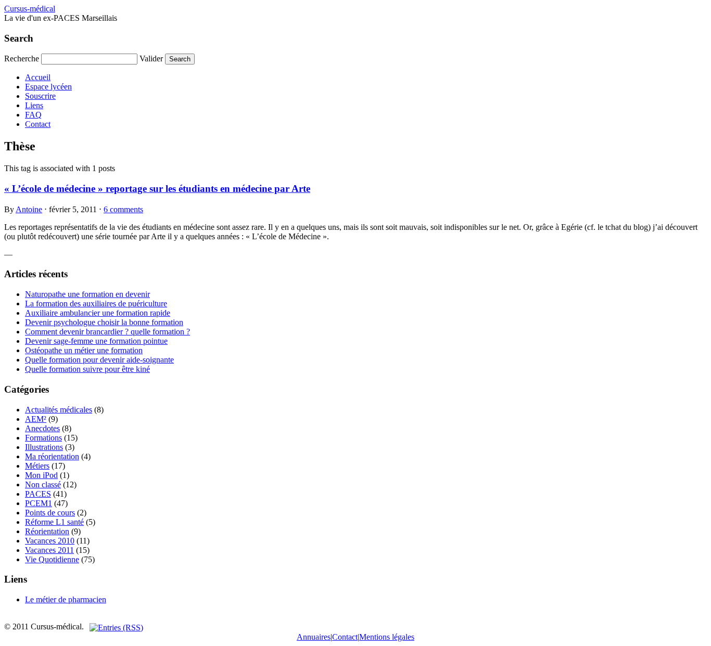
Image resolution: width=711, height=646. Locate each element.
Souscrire (40, 96)
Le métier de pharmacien (65, 599)
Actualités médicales (58, 409)
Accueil (37, 77)
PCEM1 (38, 503)
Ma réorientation (52, 456)
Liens (34, 105)
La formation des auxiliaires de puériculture (96, 303)
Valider (151, 58)
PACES (38, 493)
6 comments (123, 209)
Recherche (21, 58)
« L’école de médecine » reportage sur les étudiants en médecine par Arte (157, 188)
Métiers (37, 465)
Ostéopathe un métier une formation (84, 350)
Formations (43, 437)
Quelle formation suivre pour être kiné (87, 369)
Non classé (43, 484)
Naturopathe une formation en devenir (87, 294)
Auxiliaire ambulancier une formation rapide (97, 312)
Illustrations (44, 447)
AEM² (35, 419)
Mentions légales (386, 636)
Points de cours (50, 512)
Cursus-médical (29, 8)
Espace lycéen (48, 86)
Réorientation (47, 531)
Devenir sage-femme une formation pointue (96, 341)
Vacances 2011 (49, 550)
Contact (37, 124)
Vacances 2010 (49, 540)
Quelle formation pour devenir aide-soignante (99, 359)
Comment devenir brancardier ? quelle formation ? (107, 331)
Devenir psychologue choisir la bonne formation (104, 322)
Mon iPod (41, 475)
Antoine (29, 209)
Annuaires (314, 636)
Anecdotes (42, 428)
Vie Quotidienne (52, 559)
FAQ (33, 114)
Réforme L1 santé (54, 522)
